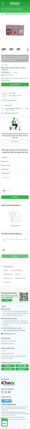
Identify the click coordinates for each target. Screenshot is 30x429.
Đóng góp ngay (15, 141)
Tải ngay (7, 300)
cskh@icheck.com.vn (9, 334)
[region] (15, 30)
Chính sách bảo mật (7, 353)
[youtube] (9, 392)
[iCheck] (8, 365)
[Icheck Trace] (8, 369)
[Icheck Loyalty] (22, 369)
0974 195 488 (7, 330)
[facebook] (2, 392)
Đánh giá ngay (5, 80)
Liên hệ (3, 351)
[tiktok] (6, 392)
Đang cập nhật (8, 105)
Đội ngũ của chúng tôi (7, 343)
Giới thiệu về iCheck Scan (8, 341)
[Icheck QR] (22, 365)
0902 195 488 (7, 328)
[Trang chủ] (15, 3)
